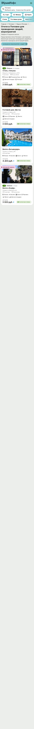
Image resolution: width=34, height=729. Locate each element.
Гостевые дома (16, 19)
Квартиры (28, 19)
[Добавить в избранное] (30, 50)
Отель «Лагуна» (9, 71)
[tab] (14, 64)
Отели (4, 19)
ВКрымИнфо (8, 3)
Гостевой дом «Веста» (12, 110)
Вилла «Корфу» (9, 188)
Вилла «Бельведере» (11, 149)
